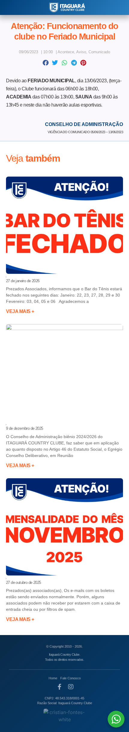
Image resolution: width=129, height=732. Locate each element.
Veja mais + (20, 311)
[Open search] (8, 7)
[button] (45, 62)
